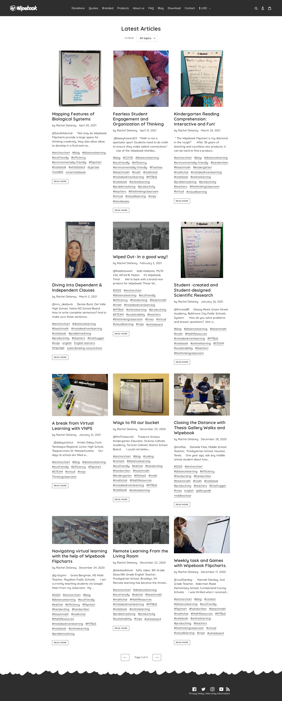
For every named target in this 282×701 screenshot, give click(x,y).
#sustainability (135, 314)
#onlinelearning (139, 181)
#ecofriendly (60, 157)
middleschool (182, 495)
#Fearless (156, 167)
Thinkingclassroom (64, 476)
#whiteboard (77, 167)
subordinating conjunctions (84, 348)
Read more (60, 181)
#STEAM (118, 314)
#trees (149, 319)
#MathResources (196, 333)
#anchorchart (61, 152)
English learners (84, 343)
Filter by (129, 38)
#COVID (128, 157)
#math (136, 172)
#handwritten (219, 162)
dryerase (93, 167)
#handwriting (138, 300)
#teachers (119, 191)
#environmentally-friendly (69, 162)
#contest (118, 461)
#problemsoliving (124, 186)
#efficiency (78, 157)
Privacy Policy (196, 693)
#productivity (146, 186)
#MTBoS (151, 177)
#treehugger (95, 338)
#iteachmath (121, 172)
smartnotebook (76, 172)
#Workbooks (121, 201)
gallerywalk (203, 490)
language (58, 347)
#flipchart (95, 162)
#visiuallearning (135, 196)
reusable (57, 171)
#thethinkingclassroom (143, 191)
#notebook (59, 167)
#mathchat (150, 172)
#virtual (118, 196)
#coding (148, 456)
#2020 (117, 290)
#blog (76, 152)
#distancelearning (94, 152)
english (67, 343)
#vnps (152, 196)
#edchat (137, 466)
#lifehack (140, 475)
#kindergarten (202, 167)
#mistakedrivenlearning (128, 177)
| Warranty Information (217, 693)
